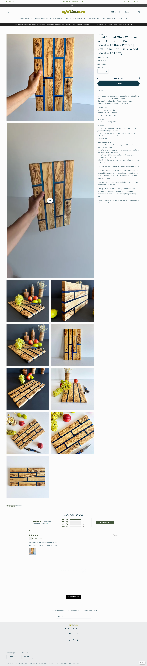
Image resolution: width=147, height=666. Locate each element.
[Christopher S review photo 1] (32, 551)
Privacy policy (43, 663)
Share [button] (101, 90)
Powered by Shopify (22, 663)
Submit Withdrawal (73, 596)
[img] (33, 535)
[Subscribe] (88, 616)
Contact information (65, 663)
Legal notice (76, 663)
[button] (9, 12)
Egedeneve (14, 663)
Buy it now (118, 83)
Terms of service (53, 663)
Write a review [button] (104, 522)
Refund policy (33, 663)
